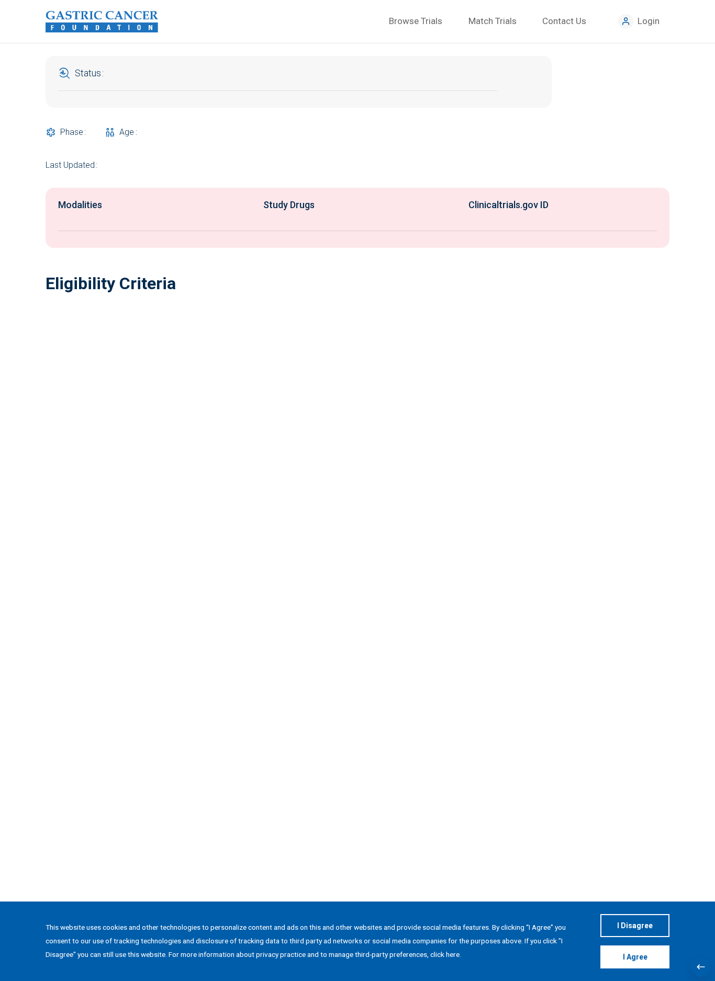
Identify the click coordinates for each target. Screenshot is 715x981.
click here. (445, 954)
